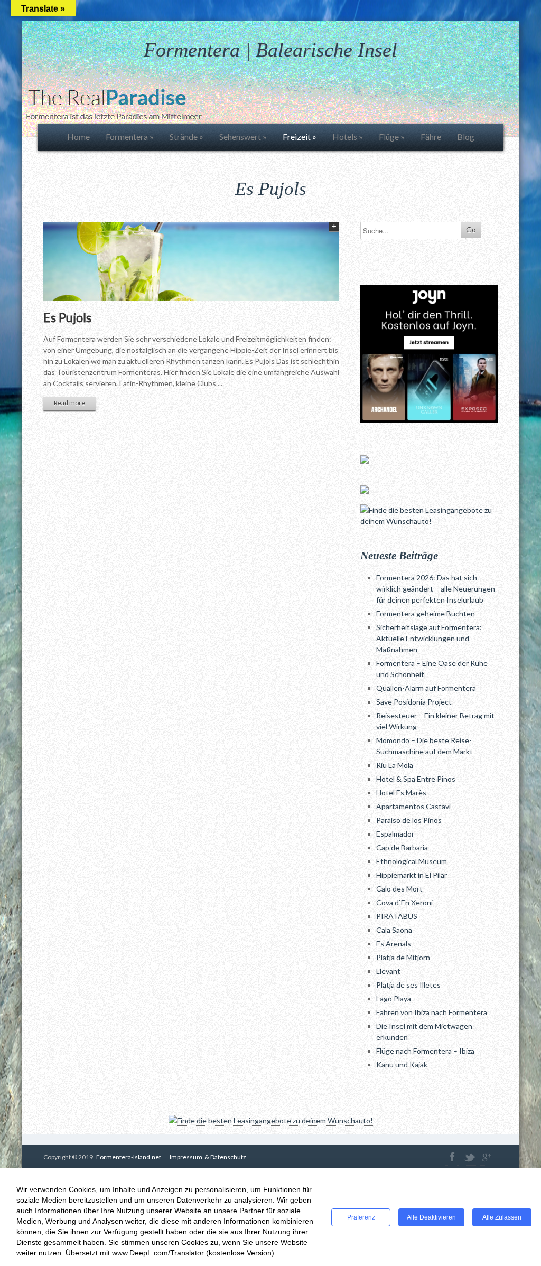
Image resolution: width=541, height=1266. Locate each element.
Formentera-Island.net (129, 1157)
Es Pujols (67, 317)
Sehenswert (243, 137)
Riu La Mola (394, 765)
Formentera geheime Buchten (425, 613)
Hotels (347, 137)
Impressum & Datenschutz (206, 1157)
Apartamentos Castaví (413, 806)
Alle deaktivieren (431, 1217)
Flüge (392, 137)
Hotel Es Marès (401, 792)
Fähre (431, 137)
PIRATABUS (396, 916)
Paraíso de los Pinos (409, 819)
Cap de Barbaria (402, 847)
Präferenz (361, 1217)
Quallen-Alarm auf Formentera (426, 687)
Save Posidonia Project (414, 701)
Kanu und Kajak (401, 1064)
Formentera (130, 137)
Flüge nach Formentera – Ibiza (425, 1050)
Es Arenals (393, 943)
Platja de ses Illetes (408, 984)
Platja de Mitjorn (403, 957)
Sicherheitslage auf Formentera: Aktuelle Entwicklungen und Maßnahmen (429, 638)
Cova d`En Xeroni (404, 902)
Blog (465, 137)
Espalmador (395, 833)
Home (78, 137)
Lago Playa (393, 998)
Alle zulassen (501, 1217)
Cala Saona (394, 929)
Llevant (388, 971)
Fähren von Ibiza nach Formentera (431, 1012)
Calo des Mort (399, 888)
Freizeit (299, 137)
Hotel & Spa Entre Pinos (415, 778)
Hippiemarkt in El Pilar (411, 874)
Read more (69, 403)
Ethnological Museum (411, 861)
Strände (186, 137)
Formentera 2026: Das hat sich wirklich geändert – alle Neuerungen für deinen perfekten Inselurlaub (435, 588)
